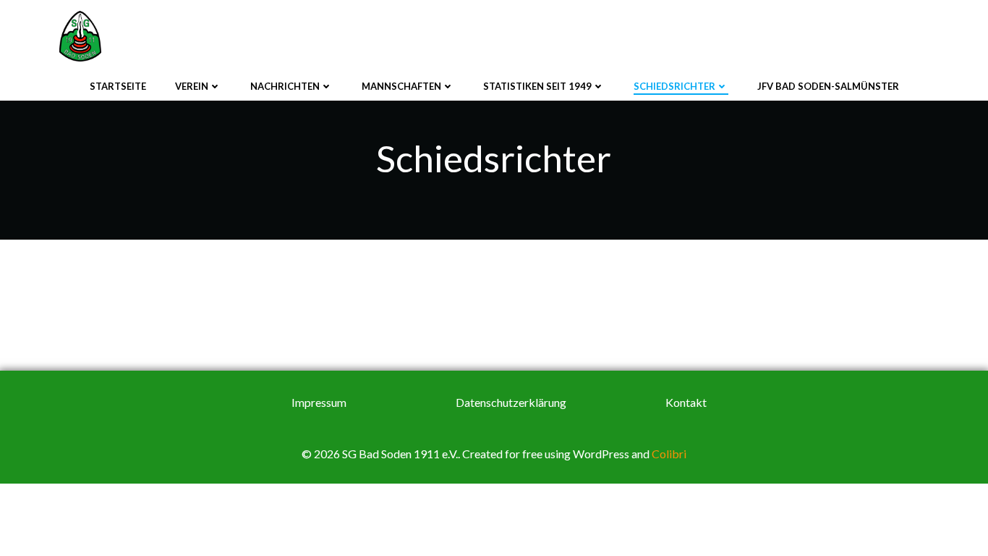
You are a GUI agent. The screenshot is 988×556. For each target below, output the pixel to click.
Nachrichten (285, 86)
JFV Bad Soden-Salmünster (828, 86)
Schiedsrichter (674, 86)
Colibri (669, 453)
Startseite (118, 86)
